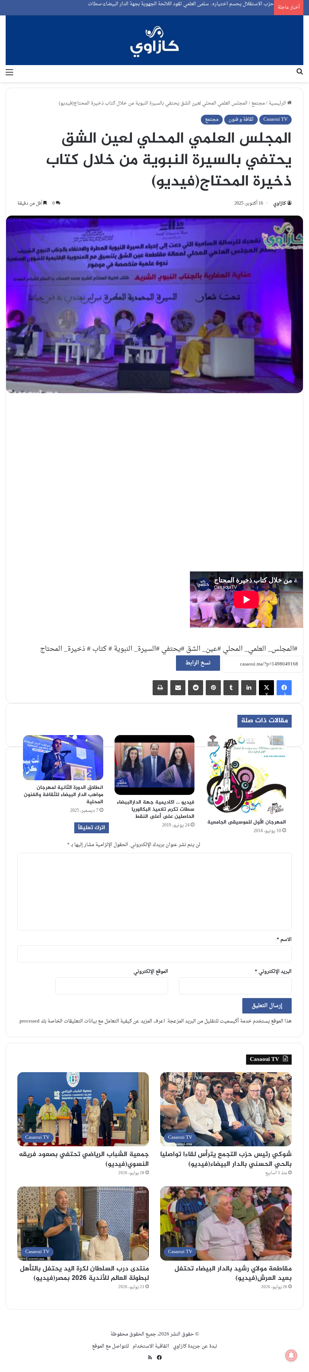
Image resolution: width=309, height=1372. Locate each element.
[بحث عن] (299, 72)
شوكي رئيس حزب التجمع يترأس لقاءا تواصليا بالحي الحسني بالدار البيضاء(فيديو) (226, 1159)
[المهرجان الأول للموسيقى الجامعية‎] (246, 775)
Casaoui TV (275, 119)
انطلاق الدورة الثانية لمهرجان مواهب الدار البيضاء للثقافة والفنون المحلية (63, 794)
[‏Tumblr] (231, 687)
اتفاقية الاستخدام (151, 1346)
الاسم (284, 939)
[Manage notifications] (291, 1355)
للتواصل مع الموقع (110, 1346)
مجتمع (258, 103)
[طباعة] (160, 687)
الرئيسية (278, 103)
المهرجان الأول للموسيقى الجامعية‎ (246, 822)
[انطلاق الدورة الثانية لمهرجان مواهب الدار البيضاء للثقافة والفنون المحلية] (63, 757)
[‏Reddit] (195, 687)
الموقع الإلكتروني (150, 971)
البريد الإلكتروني (273, 971)
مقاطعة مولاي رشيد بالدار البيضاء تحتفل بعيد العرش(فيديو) (233, 1273)
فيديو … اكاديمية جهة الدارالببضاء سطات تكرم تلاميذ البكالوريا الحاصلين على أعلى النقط (155, 809)
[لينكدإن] (248, 687)
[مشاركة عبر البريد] (177, 687)
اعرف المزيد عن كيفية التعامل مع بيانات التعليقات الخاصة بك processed (92, 1021)
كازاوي (279, 203)
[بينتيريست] (213, 687)
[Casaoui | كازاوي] (154, 40)
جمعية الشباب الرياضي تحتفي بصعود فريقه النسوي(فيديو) (84, 1159)
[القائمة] (9, 72)
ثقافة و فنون (241, 119)
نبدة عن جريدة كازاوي (195, 1346)
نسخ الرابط (198, 663)
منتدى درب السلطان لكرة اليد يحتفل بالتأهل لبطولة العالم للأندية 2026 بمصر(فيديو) (84, 1273)
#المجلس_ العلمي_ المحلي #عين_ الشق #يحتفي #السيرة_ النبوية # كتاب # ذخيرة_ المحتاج (168, 649)
